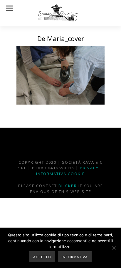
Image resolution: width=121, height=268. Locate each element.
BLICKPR (67, 185)
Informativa (75, 257)
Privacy (89, 167)
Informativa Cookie (60, 173)
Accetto (42, 257)
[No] (114, 248)
